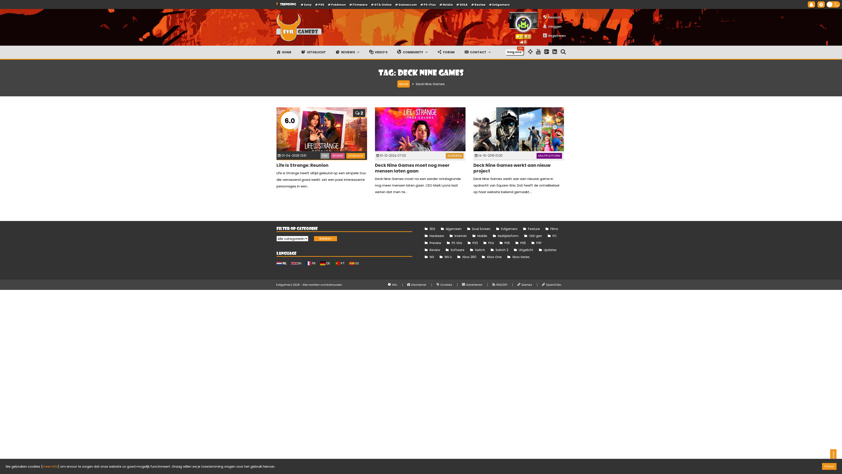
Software (457, 250)
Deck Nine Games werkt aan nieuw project (512, 168)
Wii (432, 257)
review (480, 5)
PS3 (475, 243)
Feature (534, 229)
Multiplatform (549, 156)
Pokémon (338, 5)
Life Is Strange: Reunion (302, 165)
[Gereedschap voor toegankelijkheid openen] (821, 4)
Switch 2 (502, 250)
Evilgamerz (501, 5)
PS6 (523, 243)
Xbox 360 (469, 257)
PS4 (491, 243)
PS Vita (457, 243)
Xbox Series (521, 257)
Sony (308, 5)
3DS (432, 229)
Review (338, 156)
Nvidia (448, 5)
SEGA (464, 5)
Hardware (437, 236)
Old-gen (535, 236)
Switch (480, 250)
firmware (360, 5)
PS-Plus (430, 5)
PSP (539, 243)
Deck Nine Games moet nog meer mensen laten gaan (412, 168)
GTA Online (383, 5)
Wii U (448, 257)
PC (555, 236)
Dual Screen (481, 229)
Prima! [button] (829, 466)
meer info (50, 466)
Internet (461, 236)
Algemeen (455, 156)
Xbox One (494, 257)
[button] (833, 4)
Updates (550, 250)
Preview (435, 243)
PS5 (321, 5)
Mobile (482, 236)
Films (554, 229)
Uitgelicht (355, 156)
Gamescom (407, 5)
